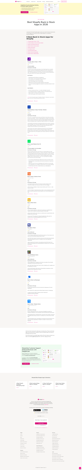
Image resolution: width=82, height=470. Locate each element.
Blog (21, 437)
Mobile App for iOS (39, 443)
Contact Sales (41, 423)
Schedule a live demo (34, 12)
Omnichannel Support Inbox (40, 435)
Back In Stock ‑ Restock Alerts (33, 53)
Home (21, 434)
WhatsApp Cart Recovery (40, 438)
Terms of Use (22, 444)
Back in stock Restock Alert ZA (33, 44)
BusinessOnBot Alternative (56, 438)
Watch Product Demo (23, 441)
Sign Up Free (64, 1)
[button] (28, 1)
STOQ (29, 97)
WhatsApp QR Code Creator (40, 448)
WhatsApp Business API (40, 440)
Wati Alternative (54, 437)
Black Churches (22, 453)
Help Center (39, 1)
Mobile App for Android (39, 441)
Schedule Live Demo (49, 1)
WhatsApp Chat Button (39, 450)
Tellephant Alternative (55, 444)
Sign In (59, 1)
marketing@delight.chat (44, 427)
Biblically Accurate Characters (24, 456)
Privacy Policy (22, 446)
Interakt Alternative (55, 434)
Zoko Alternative (54, 435)
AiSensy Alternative (55, 441)
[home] (18, 1)
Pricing (43, 1)
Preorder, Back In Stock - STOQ (33, 41)
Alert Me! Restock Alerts (32, 50)
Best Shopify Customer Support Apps (57, 456)
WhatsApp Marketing (39, 437)
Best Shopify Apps (41, 19)
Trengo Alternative (55, 449)
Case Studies (22, 440)
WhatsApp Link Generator (40, 447)
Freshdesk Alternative (55, 446)
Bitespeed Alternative (55, 440)
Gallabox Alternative (55, 443)
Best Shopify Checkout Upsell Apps (57, 459)
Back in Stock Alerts (31, 47)
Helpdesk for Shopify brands (40, 434)
